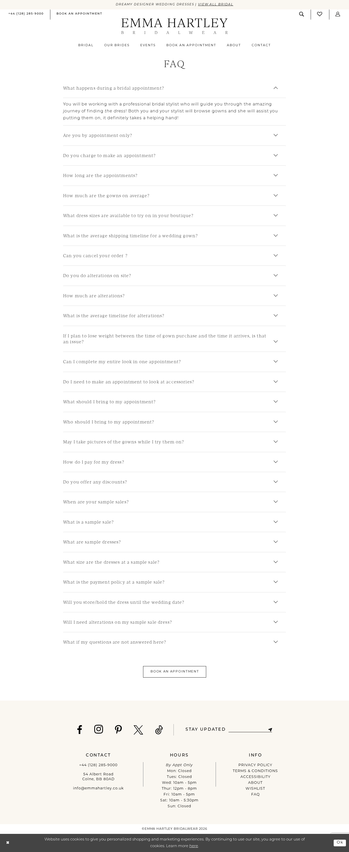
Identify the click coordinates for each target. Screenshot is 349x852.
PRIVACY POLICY (255, 765)
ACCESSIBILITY (255, 777)
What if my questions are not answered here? (114, 642)
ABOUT (255, 783)
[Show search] (302, 14)
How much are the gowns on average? (106, 195)
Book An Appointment (174, 671)
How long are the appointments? (100, 175)
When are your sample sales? (96, 501)
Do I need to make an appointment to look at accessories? (128, 381)
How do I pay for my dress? (93, 462)
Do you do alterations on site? (97, 275)
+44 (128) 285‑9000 (98, 765)
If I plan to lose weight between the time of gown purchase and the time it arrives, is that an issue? (164, 338)
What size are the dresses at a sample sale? (111, 562)
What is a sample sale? (88, 522)
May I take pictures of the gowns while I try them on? (123, 441)
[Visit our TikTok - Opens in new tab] (159, 730)
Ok (340, 843)
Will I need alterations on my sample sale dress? (117, 622)
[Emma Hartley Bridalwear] (174, 26)
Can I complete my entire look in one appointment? (122, 361)
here (193, 846)
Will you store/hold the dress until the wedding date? (123, 602)
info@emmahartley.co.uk (98, 788)
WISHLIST (255, 789)
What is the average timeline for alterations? (113, 315)
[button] (338, 14)
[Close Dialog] (8, 842)
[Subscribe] (270, 729)
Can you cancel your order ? (95, 255)
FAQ (255, 795)
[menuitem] (26, 14)
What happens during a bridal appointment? (113, 88)
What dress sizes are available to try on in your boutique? (128, 215)
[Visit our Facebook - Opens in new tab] (80, 730)
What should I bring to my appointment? (109, 401)
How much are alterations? (94, 295)
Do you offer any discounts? (95, 481)
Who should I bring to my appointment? (108, 421)
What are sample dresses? (92, 542)
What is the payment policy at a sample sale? (114, 582)
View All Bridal (215, 4)
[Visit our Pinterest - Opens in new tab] (118, 730)
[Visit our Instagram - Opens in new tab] (98, 729)
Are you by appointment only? (97, 135)
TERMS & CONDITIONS (255, 771)
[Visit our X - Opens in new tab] (138, 730)
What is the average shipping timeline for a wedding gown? (130, 235)
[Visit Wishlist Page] (320, 14)
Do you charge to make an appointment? (109, 155)
